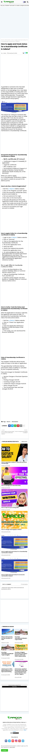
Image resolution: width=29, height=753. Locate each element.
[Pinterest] (18, 425)
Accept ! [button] (4, 750)
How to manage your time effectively (11, 485)
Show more (24, 441)
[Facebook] (9, 425)
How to (8, 421)
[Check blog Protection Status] (14, 733)
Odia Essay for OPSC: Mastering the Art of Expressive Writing (6, 670)
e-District (11, 189)
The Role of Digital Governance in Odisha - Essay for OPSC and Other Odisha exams (21, 654)
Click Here (14, 686)
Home (2, 40)
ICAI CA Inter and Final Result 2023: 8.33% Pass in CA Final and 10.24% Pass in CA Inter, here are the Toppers (21, 671)
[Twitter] (12, 425)
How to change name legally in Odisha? (11, 529)
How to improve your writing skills (10, 507)
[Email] (21, 425)
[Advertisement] (14, 22)
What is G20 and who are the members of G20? (7, 638)
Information (8, 40)
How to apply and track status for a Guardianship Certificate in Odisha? (14, 552)
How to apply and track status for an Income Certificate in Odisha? (13, 575)
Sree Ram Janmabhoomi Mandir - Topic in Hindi (21, 638)
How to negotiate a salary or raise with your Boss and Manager (14, 463)
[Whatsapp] (15, 425)
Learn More (12, 747)
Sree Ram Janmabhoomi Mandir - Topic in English (7, 654)
